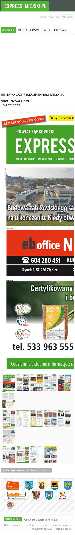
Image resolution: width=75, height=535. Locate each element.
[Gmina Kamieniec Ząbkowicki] (65, 489)
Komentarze (61, 30)
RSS (6, 525)
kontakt (44, 525)
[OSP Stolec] (60, 499)
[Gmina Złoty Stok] (33, 499)
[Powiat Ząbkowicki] (10, 489)
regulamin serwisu (42, 528)
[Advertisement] (37, 60)
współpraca (31, 525)
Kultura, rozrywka (29, 30)
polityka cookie (63, 528)
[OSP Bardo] (7, 508)
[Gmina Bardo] (39, 489)
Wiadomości (8, 30)
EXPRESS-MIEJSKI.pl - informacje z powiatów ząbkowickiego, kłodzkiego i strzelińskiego (25, 5)
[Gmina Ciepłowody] (52, 489)
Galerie (47, 30)
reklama (16, 525)
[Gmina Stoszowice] (14, 499)
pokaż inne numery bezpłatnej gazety (26, 470)
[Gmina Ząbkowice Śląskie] (26, 489)
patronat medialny (62, 525)
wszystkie (54, 16)
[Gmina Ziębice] (46, 499)
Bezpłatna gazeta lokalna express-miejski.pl (32, 94)
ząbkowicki (67, 16)
